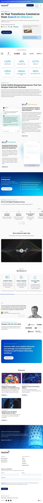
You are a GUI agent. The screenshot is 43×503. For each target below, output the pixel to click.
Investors (24, 461)
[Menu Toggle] (41, 5)
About (23, 458)
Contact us (24, 463)
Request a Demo (25, 465)
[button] (37, 208)
